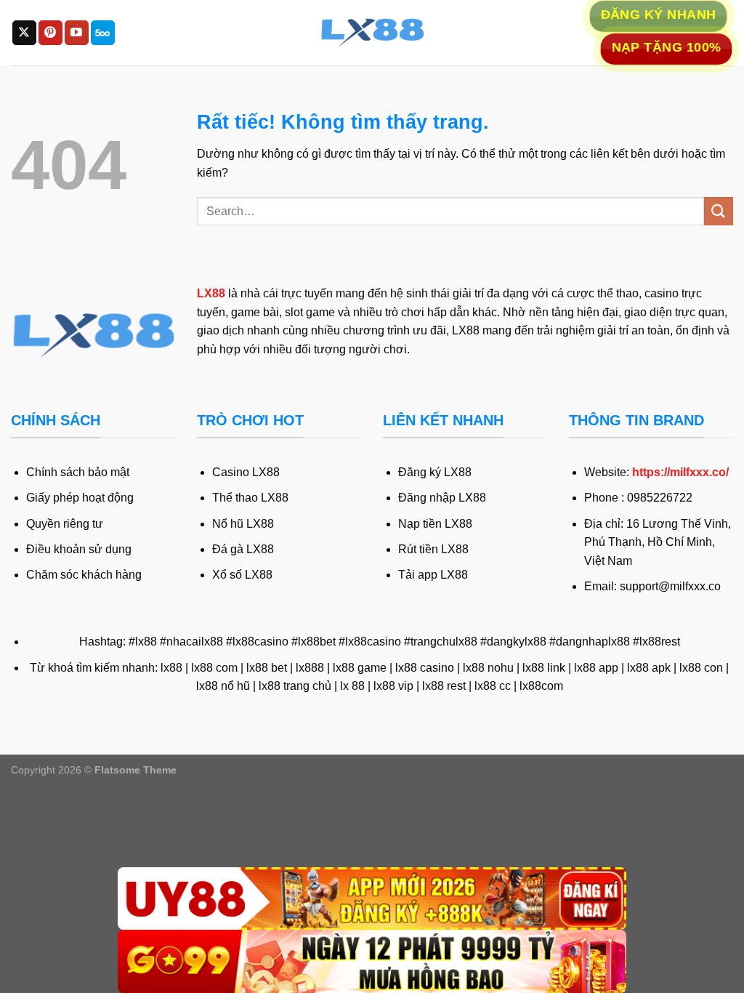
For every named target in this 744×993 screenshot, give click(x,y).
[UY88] (372, 898)
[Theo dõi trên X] (24, 32)
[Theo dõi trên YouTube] (77, 32)
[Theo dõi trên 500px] (103, 32)
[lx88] (372, 32)
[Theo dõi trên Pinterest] (50, 32)
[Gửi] (718, 211)
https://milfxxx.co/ (680, 472)
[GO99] (372, 961)
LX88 (211, 293)
